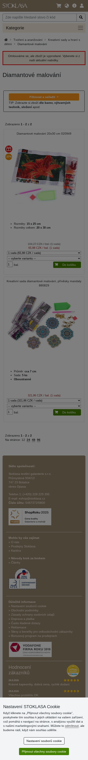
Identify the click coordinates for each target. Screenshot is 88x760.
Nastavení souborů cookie (44, 741)
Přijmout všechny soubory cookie (44, 751)
